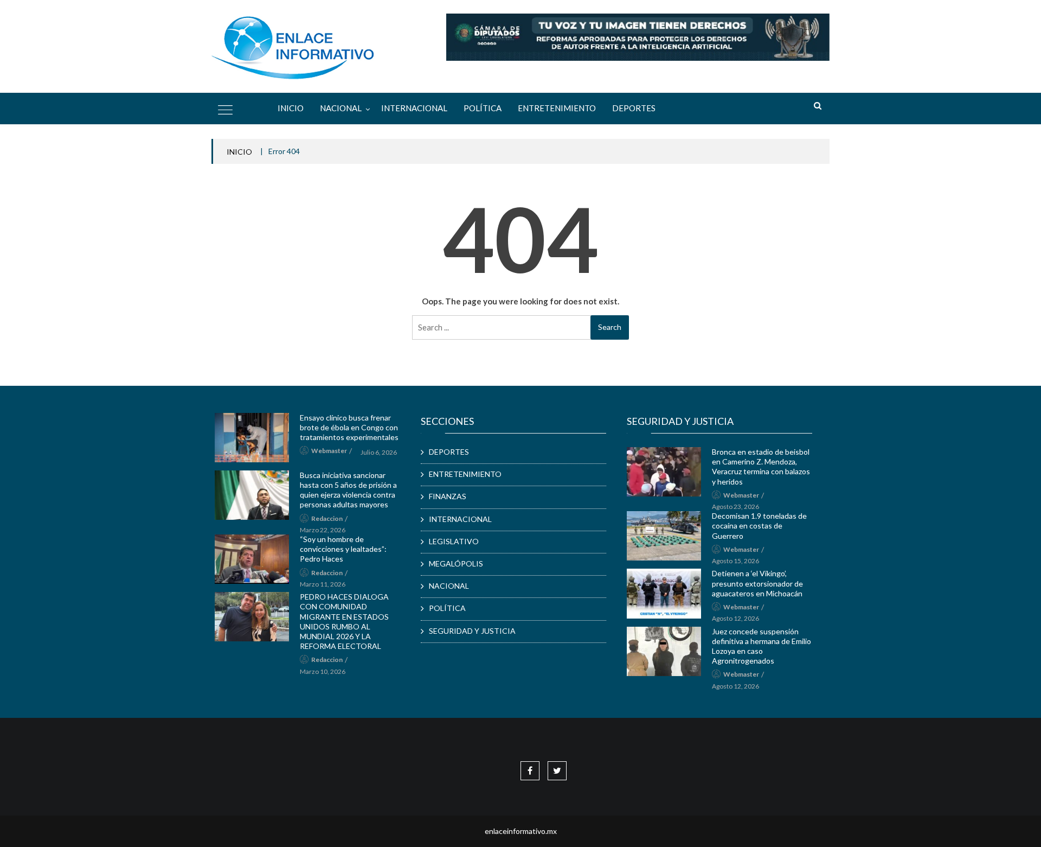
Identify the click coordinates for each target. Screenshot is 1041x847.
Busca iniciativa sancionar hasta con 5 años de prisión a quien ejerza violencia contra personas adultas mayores (348, 490)
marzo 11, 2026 (322, 584)
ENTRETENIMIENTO (557, 108)
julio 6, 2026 (379, 452)
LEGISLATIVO (454, 541)
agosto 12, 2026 (735, 618)
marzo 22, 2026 (322, 530)
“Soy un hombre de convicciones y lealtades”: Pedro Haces (343, 548)
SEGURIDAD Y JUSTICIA (472, 630)
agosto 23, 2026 (735, 506)
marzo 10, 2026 (322, 671)
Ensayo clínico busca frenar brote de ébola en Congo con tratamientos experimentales (349, 427)
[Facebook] (530, 770)
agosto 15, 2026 (735, 561)
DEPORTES (634, 108)
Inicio (291, 108)
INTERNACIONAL (414, 108)
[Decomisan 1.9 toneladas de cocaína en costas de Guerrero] (664, 536)
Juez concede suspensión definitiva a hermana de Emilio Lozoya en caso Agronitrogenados (761, 646)
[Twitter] (557, 770)
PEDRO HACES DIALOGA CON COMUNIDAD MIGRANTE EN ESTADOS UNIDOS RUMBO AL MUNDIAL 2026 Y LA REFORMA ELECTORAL (344, 621)
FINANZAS (447, 496)
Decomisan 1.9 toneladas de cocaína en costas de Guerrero (759, 525)
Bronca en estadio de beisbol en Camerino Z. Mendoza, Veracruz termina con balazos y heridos (761, 466)
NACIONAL (341, 108)
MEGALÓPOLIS (456, 563)
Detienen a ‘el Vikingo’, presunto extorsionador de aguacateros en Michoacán (757, 583)
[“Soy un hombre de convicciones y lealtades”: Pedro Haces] (252, 559)
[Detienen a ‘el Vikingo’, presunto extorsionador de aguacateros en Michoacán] (664, 593)
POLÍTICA (483, 108)
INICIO (239, 151)
